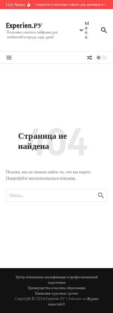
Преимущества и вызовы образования (57, 288)
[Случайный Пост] (89, 57)
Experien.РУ (24, 25)
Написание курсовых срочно (56, 293)
